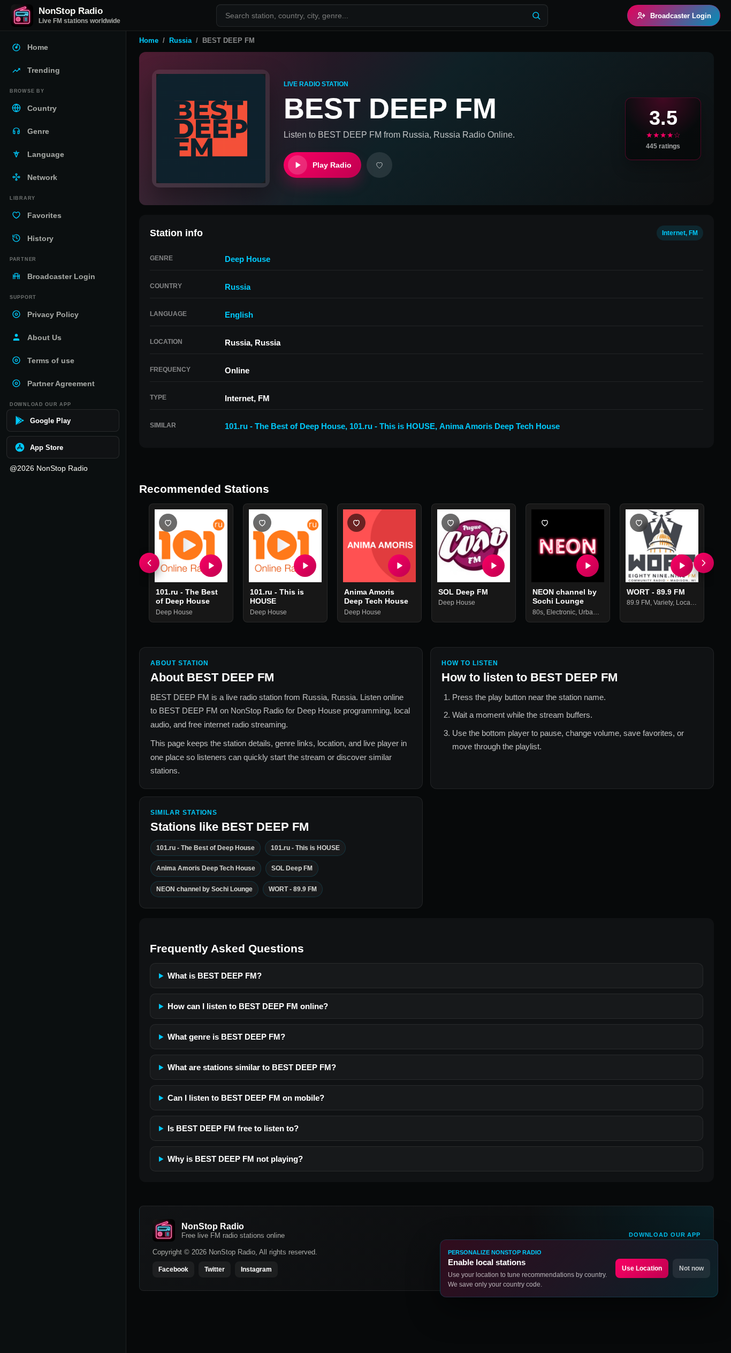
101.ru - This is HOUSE (392, 426)
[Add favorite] (379, 165)
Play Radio (332, 165)
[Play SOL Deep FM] (493, 565)
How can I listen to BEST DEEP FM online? (247, 1006)
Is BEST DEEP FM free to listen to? (233, 1128)
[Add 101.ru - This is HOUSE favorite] (262, 523)
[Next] (704, 563)
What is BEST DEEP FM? (214, 975)
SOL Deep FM (463, 592)
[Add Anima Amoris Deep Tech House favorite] (356, 523)
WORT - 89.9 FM (656, 592)
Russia (180, 40)
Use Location (642, 1268)
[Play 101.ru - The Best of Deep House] (211, 565)
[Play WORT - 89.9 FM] (682, 565)
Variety (663, 603)
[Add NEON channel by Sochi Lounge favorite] (545, 523)
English (239, 314)
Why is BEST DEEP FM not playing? (235, 1158)
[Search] (536, 15)
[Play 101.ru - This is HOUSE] (305, 565)
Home (148, 40)
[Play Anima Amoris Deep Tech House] (399, 565)
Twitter (214, 1269)
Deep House (247, 259)
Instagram (256, 1269)
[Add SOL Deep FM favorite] (450, 523)
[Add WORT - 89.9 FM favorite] (639, 523)
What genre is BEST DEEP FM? (226, 1036)
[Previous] (149, 563)
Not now (691, 1268)
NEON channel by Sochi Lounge (564, 597)
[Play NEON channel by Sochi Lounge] (587, 565)
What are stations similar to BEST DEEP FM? (251, 1067)
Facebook (173, 1269)
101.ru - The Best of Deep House (285, 426)
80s (537, 612)
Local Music (693, 603)
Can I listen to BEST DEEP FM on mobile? (245, 1097)
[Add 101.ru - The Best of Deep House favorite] (168, 523)
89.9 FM (638, 603)
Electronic (560, 612)
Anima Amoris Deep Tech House (499, 426)
